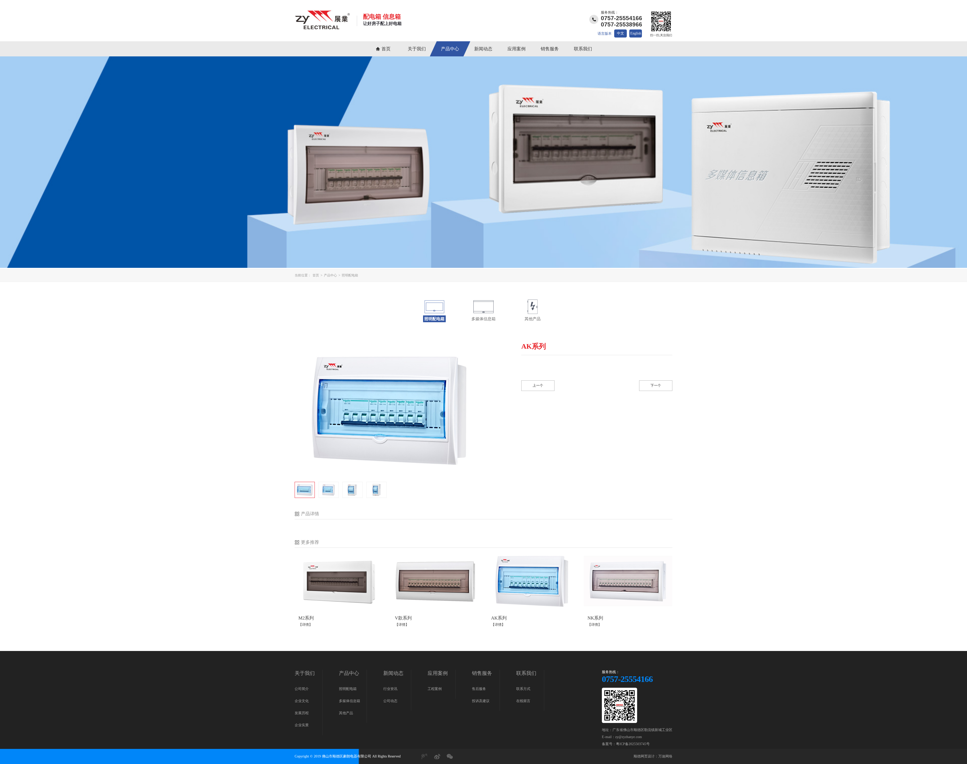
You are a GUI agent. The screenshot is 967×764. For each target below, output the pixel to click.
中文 (620, 33)
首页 (386, 48)
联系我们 (583, 48)
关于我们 (417, 48)
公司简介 (302, 689)
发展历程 (302, 713)
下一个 (655, 385)
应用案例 (516, 48)
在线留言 (523, 701)
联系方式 (523, 689)
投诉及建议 (481, 701)
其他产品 (346, 713)
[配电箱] (322, 28)
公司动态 (390, 701)
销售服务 (550, 48)
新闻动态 (483, 48)
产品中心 (450, 48)
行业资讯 (390, 689)
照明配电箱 (350, 275)
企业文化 (302, 701)
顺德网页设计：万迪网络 (653, 756)
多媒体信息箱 (349, 701)
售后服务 (479, 689)
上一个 (538, 385)
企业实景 (302, 725)
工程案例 (435, 689)
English (635, 33)
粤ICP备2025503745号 (633, 744)
